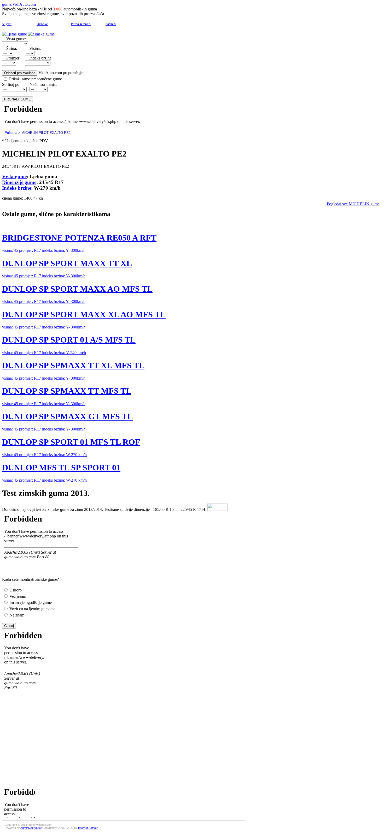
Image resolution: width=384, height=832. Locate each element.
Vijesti (6, 24)
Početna (11, 133)
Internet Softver (88, 827)
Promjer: (13, 58)
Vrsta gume (14, 176)
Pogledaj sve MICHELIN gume (353, 204)
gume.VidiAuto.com (19, 4)
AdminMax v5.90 (31, 827)
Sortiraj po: (11, 84)
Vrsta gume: (16, 39)
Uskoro (15, 590)
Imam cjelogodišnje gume (30, 602)
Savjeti (111, 24)
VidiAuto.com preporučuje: (61, 72)
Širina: (11, 48)
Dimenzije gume (19, 182)
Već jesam (17, 596)
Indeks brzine (16, 188)
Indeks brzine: (41, 58)
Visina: (35, 48)
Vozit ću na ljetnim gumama (31, 609)
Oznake (42, 24)
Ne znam (16, 615)
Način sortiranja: (43, 84)
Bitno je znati (81, 24)
